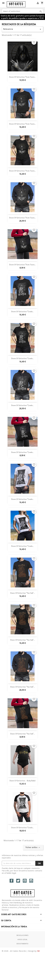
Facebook (11, 881)
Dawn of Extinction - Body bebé (23, 780)
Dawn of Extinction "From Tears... (22, 77)
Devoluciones (23, 935)
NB (38, 951)
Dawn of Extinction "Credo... (22, 311)
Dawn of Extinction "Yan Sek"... (22, 593)
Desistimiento (22, 944)
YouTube (25, 881)
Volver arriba (33, 847)
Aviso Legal (22, 939)
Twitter (18, 881)
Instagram (31, 881)
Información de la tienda (14, 926)
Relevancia (22, 29)
